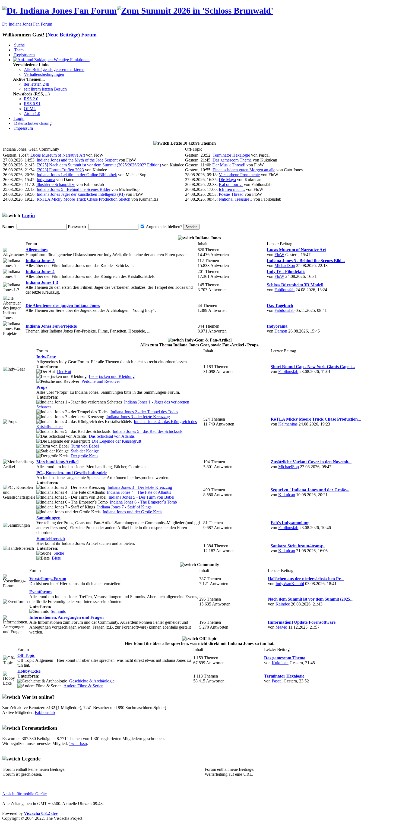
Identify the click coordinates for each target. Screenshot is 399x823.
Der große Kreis (84, 456)
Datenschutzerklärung (32, 123)
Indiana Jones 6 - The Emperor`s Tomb (143, 502)
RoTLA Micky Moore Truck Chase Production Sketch (83, 199)
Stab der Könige (85, 451)
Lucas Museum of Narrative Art (57, 155)
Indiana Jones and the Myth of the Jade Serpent (77, 160)
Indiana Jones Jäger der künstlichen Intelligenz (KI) (81, 194)
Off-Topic (26, 655)
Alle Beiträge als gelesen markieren (54, 69)
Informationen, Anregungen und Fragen (66, 617)
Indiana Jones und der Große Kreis (132, 512)
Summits (58, 611)
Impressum (23, 128)
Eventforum (40, 591)
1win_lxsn (78, 743)
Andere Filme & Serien (83, 686)
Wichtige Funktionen (71, 59)
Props (41, 387)
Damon (280, 331)
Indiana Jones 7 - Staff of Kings (124, 507)
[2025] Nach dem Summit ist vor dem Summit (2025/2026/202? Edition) (99, 165)
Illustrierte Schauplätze (55, 184)
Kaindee (283, 604)
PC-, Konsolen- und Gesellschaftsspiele (71, 472)
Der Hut (64, 371)
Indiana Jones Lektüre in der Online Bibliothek (77, 174)
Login (18, 118)
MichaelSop (284, 265)
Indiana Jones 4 (40, 271)
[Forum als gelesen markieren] (13, 252)
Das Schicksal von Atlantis (112, 436)
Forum (89, 35)
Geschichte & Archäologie (92, 681)
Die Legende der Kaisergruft (116, 441)
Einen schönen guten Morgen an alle (244, 169)
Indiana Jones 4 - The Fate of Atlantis (139, 492)
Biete (56, 558)
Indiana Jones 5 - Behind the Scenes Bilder (73, 189)
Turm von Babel (85, 446)
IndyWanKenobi (290, 583)
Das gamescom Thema (232, 160)
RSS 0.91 (32, 103)
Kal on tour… (231, 184)
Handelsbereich (50, 538)
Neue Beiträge (62, 35)
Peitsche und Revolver (100, 381)
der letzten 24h (36, 84)
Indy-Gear (46, 357)
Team (18, 50)
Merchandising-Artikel (57, 461)
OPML (30, 108)
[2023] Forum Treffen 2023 (60, 169)
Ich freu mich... (232, 189)
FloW (279, 254)
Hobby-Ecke (28, 671)
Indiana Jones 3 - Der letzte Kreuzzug (139, 487)
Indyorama (46, 179)
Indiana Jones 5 (40, 260)
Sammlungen (48, 517)
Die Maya (227, 179)
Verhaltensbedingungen (44, 74)
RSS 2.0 (31, 99)
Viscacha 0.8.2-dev (41, 813)
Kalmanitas (287, 424)
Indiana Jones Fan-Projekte (51, 326)
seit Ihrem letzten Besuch (45, 89)
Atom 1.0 (32, 113)
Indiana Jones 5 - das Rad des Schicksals (147, 431)
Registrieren (24, 54)
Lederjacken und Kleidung (112, 376)
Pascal (277, 681)
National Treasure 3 (235, 199)
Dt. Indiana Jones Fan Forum (27, 24)
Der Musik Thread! (228, 165)
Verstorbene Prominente (239, 174)
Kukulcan (286, 494)
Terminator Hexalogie (231, 155)
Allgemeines (36, 249)
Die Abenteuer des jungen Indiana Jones (63, 305)
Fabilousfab (284, 289)
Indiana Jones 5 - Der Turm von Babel (141, 497)
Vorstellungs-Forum (47, 578)
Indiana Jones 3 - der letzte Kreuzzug (138, 416)
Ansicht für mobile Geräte (24, 793)
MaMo (281, 627)
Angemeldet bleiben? (164, 226)
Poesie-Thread (231, 194)
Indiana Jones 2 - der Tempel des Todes (144, 411)
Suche (19, 45)
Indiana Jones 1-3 (42, 282)
